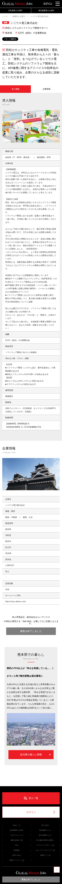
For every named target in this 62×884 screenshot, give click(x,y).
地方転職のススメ (45, 830)
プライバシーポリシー (44, 845)
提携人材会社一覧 (17, 840)
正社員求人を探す (15, 10)
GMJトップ (16, 825)
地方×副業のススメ (45, 835)
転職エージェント (15, 860)
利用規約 (17, 850)
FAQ (16, 845)
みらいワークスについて (44, 850)
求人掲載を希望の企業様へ (45, 840)
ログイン (47, 3)
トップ (5, 16)
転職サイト (44, 855)
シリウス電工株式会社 (39, 16)
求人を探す (45, 825)
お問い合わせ (16, 855)
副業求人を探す (18, 16)
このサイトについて (16, 835)
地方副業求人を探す (16, 830)
